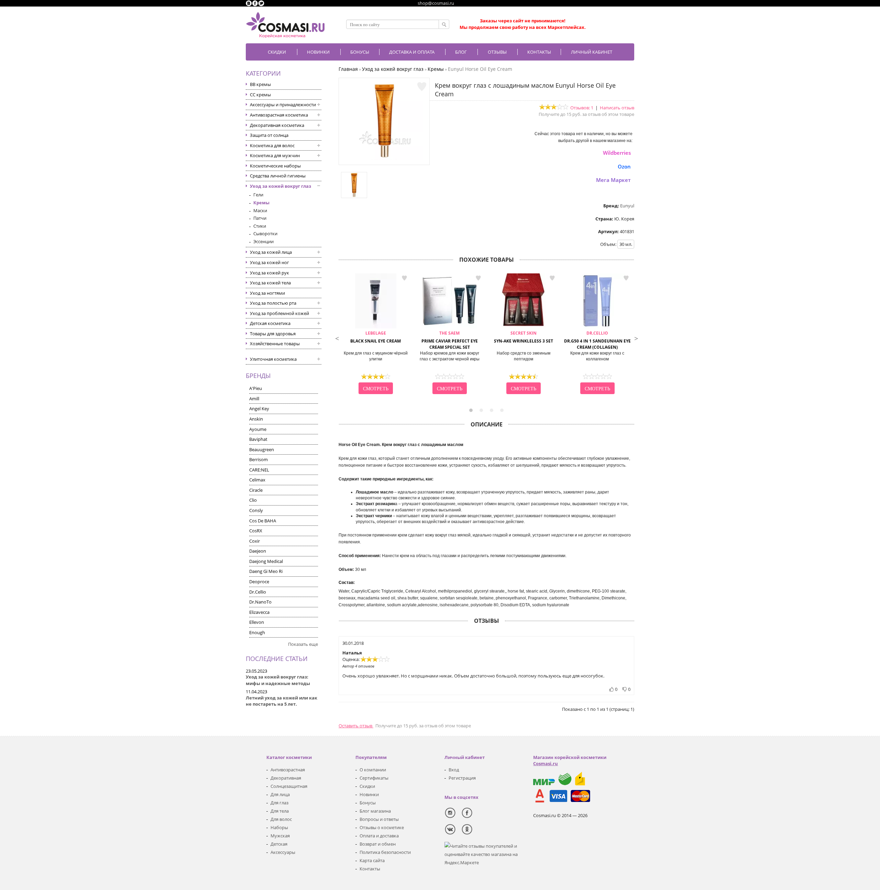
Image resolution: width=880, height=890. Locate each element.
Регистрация (462, 778)
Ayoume (257, 429)
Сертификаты (374, 778)
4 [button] (501, 410)
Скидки (277, 52)
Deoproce (259, 581)
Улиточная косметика (273, 359)
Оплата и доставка (379, 836)
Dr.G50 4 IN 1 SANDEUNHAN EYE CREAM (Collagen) (597, 340)
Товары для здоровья (273, 333)
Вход (454, 770)
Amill (254, 398)
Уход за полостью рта (273, 303)
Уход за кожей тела (270, 283)
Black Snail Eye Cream (375, 337)
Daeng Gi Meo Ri (266, 571)
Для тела (280, 811)
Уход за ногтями (267, 293)
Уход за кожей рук (269, 273)
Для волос (281, 819)
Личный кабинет (591, 52)
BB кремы (260, 84)
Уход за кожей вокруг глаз (280, 186)
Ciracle (256, 490)
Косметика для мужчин (275, 155)
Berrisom (258, 459)
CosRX (255, 531)
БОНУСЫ (359, 52)
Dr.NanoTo (260, 602)
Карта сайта (372, 860)
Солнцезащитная (289, 786)
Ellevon (256, 622)
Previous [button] (337, 338)
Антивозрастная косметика (279, 115)
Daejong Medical (266, 561)
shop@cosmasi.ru (436, 3)
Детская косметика (270, 323)
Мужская (280, 836)
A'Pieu (255, 388)
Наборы (279, 827)
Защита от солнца (269, 135)
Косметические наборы (275, 166)
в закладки (404, 278)
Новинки (318, 52)
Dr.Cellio (257, 592)
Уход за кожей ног (269, 262)
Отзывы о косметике (382, 827)
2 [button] (481, 410)
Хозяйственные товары (275, 343)
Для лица (280, 794)
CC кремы (260, 94)
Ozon (624, 166)
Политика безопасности (385, 852)
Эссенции (263, 241)
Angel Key (259, 408)
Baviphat (258, 439)
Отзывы (497, 52)
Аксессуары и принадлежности (283, 104)
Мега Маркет (613, 179)
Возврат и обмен (378, 844)
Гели (258, 195)
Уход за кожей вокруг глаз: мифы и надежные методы (278, 680)
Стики (259, 226)
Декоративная (286, 778)
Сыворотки (265, 233)
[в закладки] (421, 86)
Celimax (257, 480)
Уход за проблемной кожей (279, 313)
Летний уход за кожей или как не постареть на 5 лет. (281, 701)
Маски (260, 210)
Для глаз (279, 803)
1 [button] (471, 410)
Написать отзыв (617, 108)
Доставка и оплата (411, 52)
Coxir (254, 541)
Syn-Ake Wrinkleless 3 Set (523, 337)
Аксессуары (283, 852)
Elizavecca (259, 612)
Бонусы (368, 803)
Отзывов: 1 (581, 108)
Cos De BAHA (262, 521)
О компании (373, 770)
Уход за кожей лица (271, 252)
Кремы (261, 202)
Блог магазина (375, 811)
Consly (256, 510)
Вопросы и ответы (379, 819)
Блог (461, 52)
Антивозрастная (288, 770)
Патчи (259, 218)
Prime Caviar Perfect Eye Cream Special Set (449, 340)
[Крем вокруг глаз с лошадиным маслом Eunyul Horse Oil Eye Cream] (384, 158)
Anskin (256, 419)
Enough (257, 632)
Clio (253, 500)
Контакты (539, 52)
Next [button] (636, 338)
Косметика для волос (272, 145)
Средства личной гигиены (278, 176)
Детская (279, 844)
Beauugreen (261, 449)
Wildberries (617, 152)
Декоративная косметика (277, 125)
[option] (375, 334)
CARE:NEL (259, 470)
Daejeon (257, 551)
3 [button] (491, 410)
